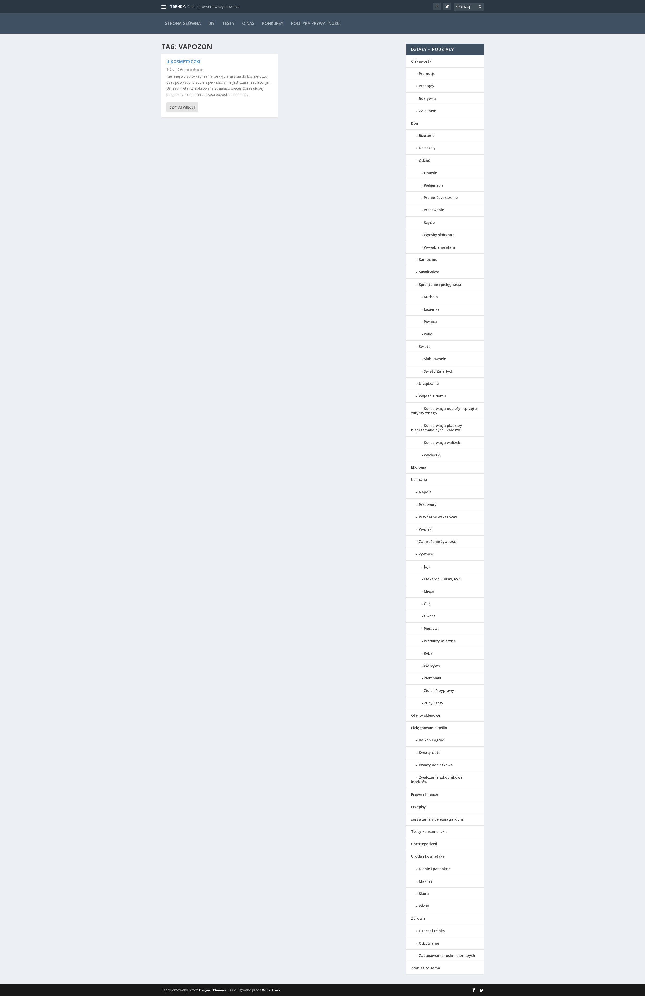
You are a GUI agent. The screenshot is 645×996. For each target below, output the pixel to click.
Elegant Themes (212, 990)
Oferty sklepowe (425, 715)
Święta (425, 346)
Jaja (427, 566)
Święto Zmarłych (438, 371)
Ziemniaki (432, 678)
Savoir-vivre (429, 271)
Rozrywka (427, 98)
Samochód (428, 259)
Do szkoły (427, 147)
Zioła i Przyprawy (439, 690)
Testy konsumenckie (429, 831)
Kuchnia (431, 296)
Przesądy (426, 85)
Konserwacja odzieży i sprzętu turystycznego (444, 410)
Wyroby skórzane (439, 234)
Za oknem (427, 110)
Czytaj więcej (182, 107)
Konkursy (272, 23)
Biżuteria (427, 135)
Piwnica (430, 321)
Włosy (424, 905)
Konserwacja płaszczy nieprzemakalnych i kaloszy (436, 427)
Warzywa (432, 665)
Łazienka (432, 309)
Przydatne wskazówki (438, 517)
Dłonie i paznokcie (435, 868)
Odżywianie (429, 943)
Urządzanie (429, 383)
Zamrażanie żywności (438, 541)
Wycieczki (432, 454)
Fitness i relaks (432, 930)
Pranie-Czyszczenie (441, 197)
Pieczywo (432, 628)
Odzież (425, 160)
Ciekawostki (421, 61)
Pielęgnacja (434, 185)
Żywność (426, 554)
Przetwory (428, 504)
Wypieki (425, 529)
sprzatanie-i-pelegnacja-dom (437, 819)
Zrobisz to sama (425, 967)
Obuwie (430, 172)
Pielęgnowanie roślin (429, 727)
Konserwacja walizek (442, 442)
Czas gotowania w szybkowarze (213, 6)
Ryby (428, 653)
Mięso (429, 591)
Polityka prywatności (315, 23)
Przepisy (418, 806)
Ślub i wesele (435, 358)
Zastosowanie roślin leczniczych (447, 955)
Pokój (428, 333)
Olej (427, 603)
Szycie (429, 222)
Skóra (170, 69)
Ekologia (418, 467)
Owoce (429, 616)
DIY (211, 23)
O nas (248, 23)
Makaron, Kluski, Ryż (442, 579)
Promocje (427, 73)
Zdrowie (418, 918)
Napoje (425, 492)
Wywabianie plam (439, 247)
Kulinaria (419, 479)
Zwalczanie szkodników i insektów (436, 779)
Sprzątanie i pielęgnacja (440, 284)
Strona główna (183, 23)
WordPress (271, 990)
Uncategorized (424, 843)
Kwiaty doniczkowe (436, 765)
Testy (228, 23)
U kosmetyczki (183, 61)
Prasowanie (434, 209)
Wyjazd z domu (432, 396)
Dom (415, 123)
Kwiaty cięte (429, 752)
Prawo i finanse (424, 794)
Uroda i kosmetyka (428, 856)
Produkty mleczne (440, 641)
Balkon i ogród (431, 740)
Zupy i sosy (433, 703)
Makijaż (425, 881)
